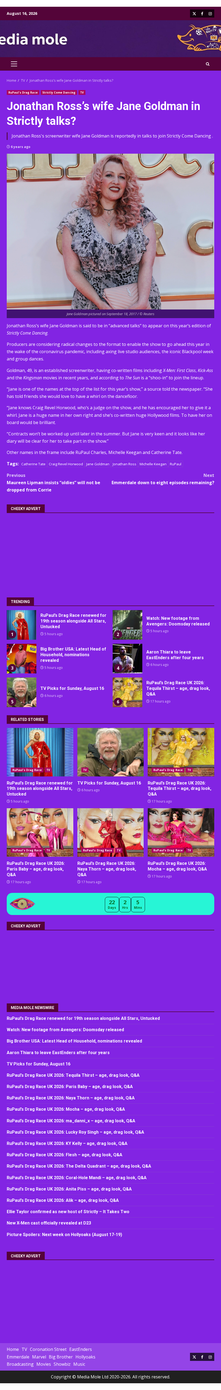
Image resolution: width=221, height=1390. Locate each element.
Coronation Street (48, 1349)
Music (79, 1364)
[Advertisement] (110, 551)
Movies (43, 1364)
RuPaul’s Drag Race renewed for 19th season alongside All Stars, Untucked (21, 625)
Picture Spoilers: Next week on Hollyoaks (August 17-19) (64, 1234)
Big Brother (61, 1357)
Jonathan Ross (124, 464)
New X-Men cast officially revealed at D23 (49, 1223)
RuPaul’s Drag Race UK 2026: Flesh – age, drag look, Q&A (64, 1154)
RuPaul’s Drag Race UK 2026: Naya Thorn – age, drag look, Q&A (110, 832)
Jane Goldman (97, 464)
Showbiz (62, 1364)
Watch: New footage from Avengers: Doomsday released (127, 625)
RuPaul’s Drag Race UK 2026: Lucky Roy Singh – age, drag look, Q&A (75, 1132)
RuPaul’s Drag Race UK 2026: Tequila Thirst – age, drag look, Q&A (127, 692)
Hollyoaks (85, 1357)
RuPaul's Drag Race (23, 92)
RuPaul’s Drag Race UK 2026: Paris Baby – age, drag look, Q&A (40, 832)
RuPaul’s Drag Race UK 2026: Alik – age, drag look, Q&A (63, 1200)
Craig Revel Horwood (66, 464)
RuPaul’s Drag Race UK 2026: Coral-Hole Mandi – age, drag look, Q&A (77, 1177)
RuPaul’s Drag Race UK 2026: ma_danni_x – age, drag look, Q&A (71, 1120)
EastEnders (80, 1349)
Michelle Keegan (153, 464)
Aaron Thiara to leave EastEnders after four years (127, 658)
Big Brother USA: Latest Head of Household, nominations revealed (21, 658)
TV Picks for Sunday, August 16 (21, 692)
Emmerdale (18, 1357)
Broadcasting (20, 1364)
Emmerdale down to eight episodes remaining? (163, 479)
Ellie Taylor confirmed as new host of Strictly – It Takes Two (68, 1211)
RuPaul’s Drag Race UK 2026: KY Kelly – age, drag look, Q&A (67, 1143)
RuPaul (175, 464)
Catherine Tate (33, 464)
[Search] (207, 64)
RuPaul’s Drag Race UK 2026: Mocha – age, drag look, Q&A (181, 832)
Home (13, 1349)
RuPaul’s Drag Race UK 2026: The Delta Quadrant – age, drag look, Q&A (79, 1166)
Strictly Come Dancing (58, 92)
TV (82, 92)
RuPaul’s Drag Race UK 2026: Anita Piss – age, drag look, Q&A (69, 1189)
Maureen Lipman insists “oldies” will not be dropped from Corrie (53, 482)
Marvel (39, 1357)
